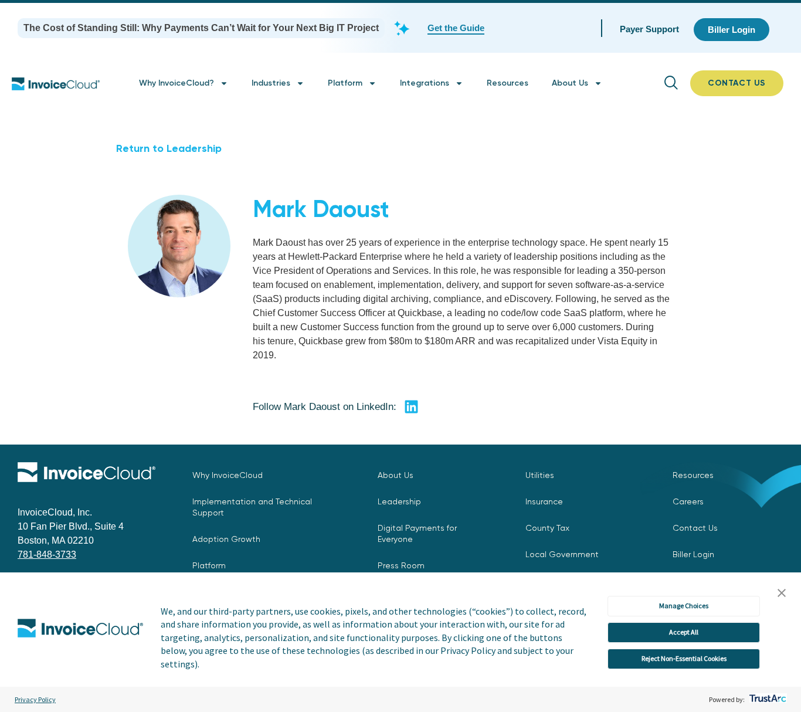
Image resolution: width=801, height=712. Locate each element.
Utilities (539, 475)
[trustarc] (767, 699)
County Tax (547, 528)
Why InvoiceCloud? (176, 83)
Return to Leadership (169, 148)
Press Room (401, 565)
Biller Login (693, 554)
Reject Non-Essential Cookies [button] (684, 658)
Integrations (424, 83)
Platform (345, 83)
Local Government (562, 554)
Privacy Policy (35, 699)
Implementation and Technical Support (252, 507)
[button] (781, 593)
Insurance (544, 501)
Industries (271, 83)
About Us (570, 83)
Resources (507, 83)
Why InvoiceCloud (227, 475)
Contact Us (695, 528)
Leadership (399, 501)
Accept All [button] (683, 632)
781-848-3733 (47, 555)
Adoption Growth (226, 539)
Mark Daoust (321, 209)
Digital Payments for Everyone (417, 533)
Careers (688, 501)
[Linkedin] (411, 406)
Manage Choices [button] (683, 605)
